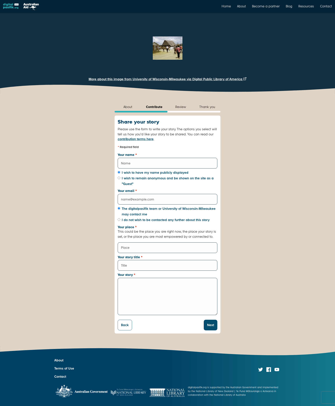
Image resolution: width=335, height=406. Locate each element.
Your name (127, 155)
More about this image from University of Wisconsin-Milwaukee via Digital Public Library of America (166, 79)
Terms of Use (64, 368)
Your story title (130, 257)
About (241, 6)
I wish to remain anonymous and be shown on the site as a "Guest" (168, 181)
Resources (306, 6)
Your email (127, 191)
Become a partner (266, 6)
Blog (289, 6)
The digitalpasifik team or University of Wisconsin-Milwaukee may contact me (169, 211)
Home (226, 6)
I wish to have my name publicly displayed (155, 173)
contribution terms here (136, 139)
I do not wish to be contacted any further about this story (166, 220)
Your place (127, 227)
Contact (326, 6)
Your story (126, 275)
